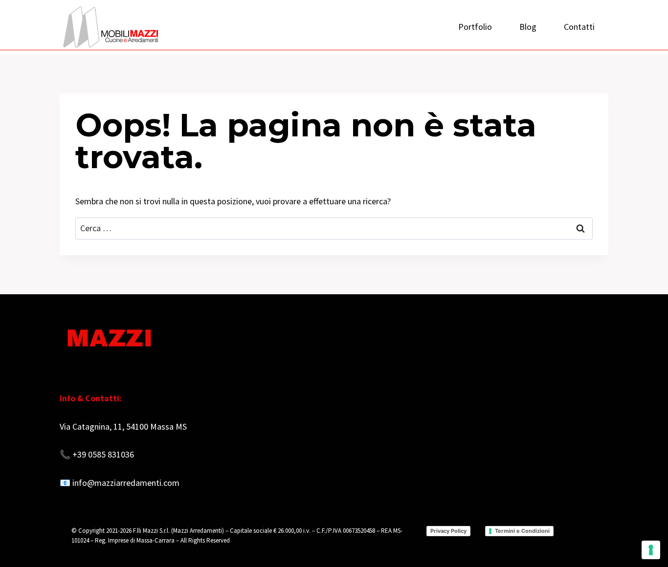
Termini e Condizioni (522, 530)
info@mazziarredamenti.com (125, 482)
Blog (527, 26)
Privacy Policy (448, 530)
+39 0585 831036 (103, 454)
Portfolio (475, 26)
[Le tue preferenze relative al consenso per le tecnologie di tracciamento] (651, 550)
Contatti (579, 26)
